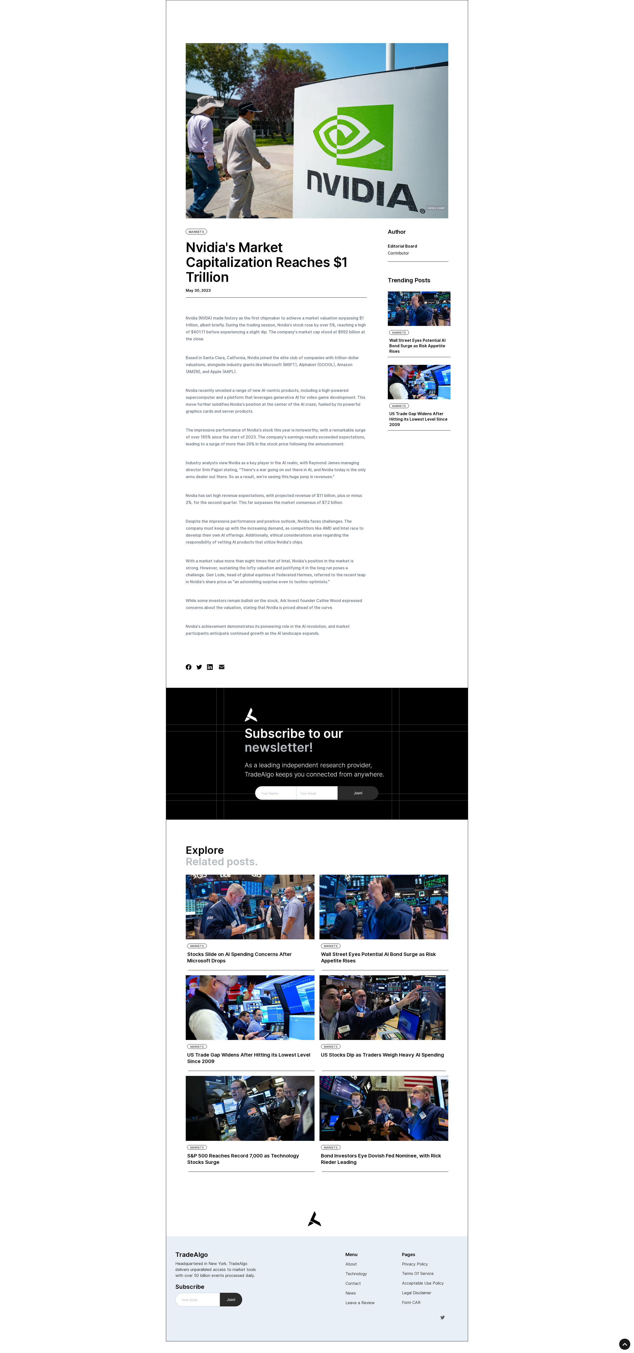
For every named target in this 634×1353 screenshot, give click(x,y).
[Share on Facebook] (188, 666)
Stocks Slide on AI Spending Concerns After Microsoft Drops (239, 957)
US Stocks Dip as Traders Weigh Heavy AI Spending (382, 1055)
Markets (196, 232)
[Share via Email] (222, 668)
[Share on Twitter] (199, 666)
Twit (442, 1317)
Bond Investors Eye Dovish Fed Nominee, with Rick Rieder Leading (381, 1159)
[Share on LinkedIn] (210, 666)
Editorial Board (402, 246)
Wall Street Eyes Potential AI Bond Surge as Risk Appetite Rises (417, 346)
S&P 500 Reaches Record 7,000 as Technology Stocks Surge (243, 1159)
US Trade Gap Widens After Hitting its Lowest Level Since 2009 (418, 419)
